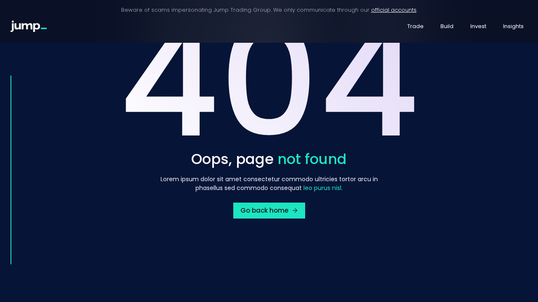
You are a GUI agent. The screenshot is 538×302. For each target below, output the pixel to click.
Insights (513, 26)
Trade (415, 26)
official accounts (394, 10)
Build (447, 26)
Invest (478, 26)
